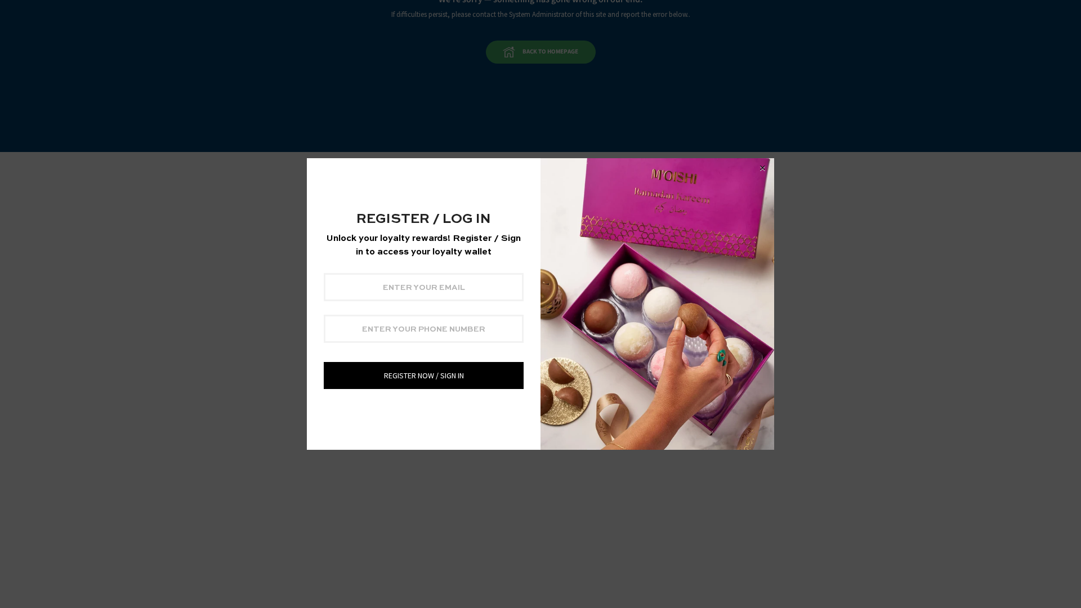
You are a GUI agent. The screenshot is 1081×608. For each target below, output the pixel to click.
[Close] (762, 168)
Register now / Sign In (424, 375)
